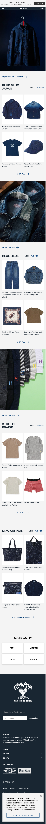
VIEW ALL (20, 177)
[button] (2, 8)
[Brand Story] (22, 213)
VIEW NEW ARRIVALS (20, 617)
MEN (30, 93)
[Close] (39, 793)
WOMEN (38, 93)
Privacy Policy (24, 788)
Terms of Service (9, 788)
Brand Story (8, 248)
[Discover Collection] (22, 48)
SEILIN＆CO (9, 782)
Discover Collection (12, 83)
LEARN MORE (39, 3)
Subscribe (33, 718)
